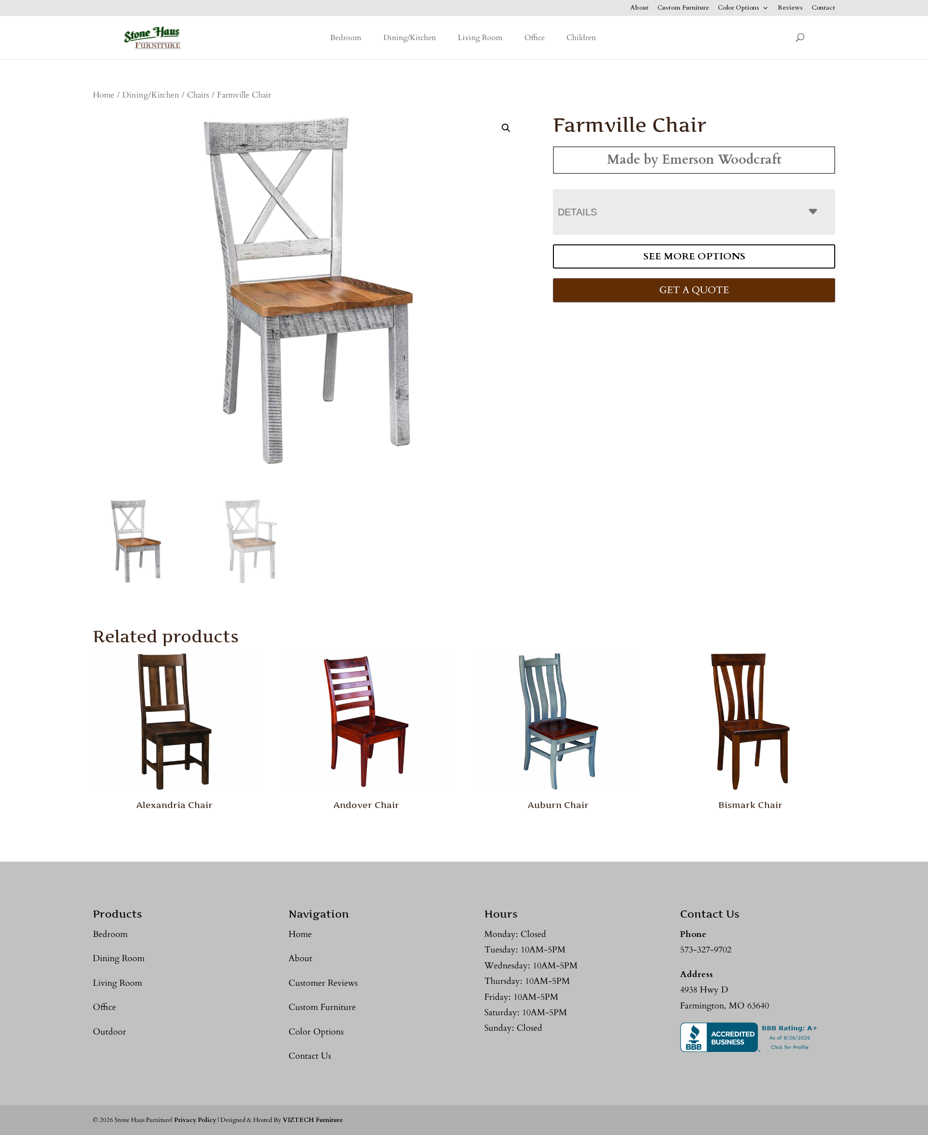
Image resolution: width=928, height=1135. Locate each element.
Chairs (198, 95)
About (639, 8)
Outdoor (109, 1032)
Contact (823, 8)
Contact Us (310, 1056)
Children (581, 37)
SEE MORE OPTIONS (694, 256)
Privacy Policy (195, 1120)
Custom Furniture (683, 8)
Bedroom (346, 37)
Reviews (790, 8)
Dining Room (119, 958)
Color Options (738, 8)
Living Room (480, 37)
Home (104, 95)
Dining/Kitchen (409, 37)
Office (534, 37)
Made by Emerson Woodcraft (694, 160)
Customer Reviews (323, 983)
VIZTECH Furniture (313, 1120)
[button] (506, 128)
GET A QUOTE (694, 290)
